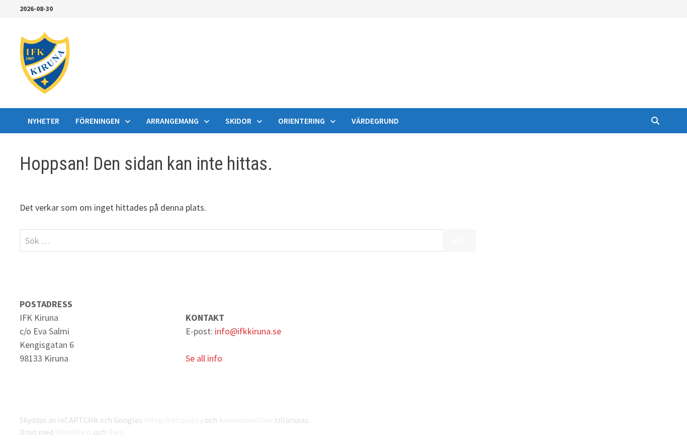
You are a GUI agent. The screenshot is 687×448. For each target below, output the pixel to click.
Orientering (301, 121)
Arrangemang (172, 121)
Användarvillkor (246, 420)
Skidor (238, 121)
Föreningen (97, 121)
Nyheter (43, 121)
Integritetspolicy (173, 420)
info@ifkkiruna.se (248, 331)
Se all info (204, 358)
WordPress (73, 432)
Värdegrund (375, 121)
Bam (116, 432)
